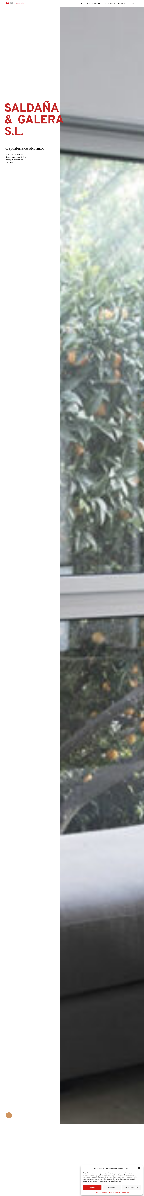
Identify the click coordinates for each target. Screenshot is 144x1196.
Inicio (82, 3)
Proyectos (122, 3)
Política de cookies (101, 1192)
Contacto (133, 3)
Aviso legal (125, 1192)
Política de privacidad (114, 1192)
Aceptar (92, 1187)
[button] (139, 1168)
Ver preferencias (131, 1187)
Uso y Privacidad (93, 3)
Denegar (111, 1187)
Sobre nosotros (109, 3)
